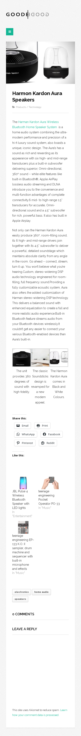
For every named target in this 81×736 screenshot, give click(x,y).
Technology (35, 107)
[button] (21, 371)
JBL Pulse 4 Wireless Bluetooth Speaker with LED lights (20, 499)
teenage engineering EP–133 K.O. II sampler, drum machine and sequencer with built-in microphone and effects (23, 552)
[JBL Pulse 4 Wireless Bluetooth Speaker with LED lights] (23, 483)
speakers (20, 599)
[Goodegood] (27, 14)
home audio (41, 592)
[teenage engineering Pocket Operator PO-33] (49, 483)
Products (21, 107)
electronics (22, 592)
